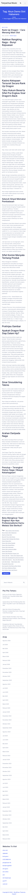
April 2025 (5, 700)
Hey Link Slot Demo (18, 559)
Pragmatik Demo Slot (7, 564)
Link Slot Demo (6, 562)
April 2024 (5, 747)
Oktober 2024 (6, 724)
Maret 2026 (6, 656)
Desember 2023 (7, 763)
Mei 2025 (5, 696)
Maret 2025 (6, 704)
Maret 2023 (6, 799)
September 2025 (7, 680)
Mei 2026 (5, 648)
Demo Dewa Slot (6, 541)
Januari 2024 (6, 759)
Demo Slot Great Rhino (8, 545)
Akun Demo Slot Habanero (9, 532)
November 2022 (7, 815)
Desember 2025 (7, 668)
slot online (5, 871)
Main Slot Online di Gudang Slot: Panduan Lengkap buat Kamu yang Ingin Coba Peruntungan (14, 611)
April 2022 (5, 831)
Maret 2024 (6, 751)
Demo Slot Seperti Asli (16, 555)
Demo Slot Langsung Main (9, 549)
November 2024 (7, 720)
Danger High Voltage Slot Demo (10, 539)
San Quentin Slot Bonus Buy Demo (11, 566)
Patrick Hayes (13, 35)
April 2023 (5, 795)
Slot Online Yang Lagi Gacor (9, 570)
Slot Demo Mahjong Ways (9, 568)
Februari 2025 (6, 708)
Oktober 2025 (6, 676)
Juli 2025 (5, 688)
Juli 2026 (5, 644)
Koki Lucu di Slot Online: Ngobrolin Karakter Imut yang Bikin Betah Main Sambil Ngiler (12, 596)
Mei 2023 (5, 791)
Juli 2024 (5, 735)
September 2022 (7, 823)
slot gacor (5, 868)
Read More (6, 573)
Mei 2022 (5, 827)
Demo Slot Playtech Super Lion (10, 553)
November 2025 (7, 672)
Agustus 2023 (6, 779)
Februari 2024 (6, 755)
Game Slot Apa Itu (7, 559)
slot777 (5, 881)
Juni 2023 (5, 787)
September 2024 (7, 728)
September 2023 (7, 775)
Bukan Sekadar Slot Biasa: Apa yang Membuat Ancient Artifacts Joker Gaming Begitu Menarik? (14, 618)
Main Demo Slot (15, 562)
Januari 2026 (6, 664)
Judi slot (5, 884)
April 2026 (5, 652)
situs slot (5, 850)
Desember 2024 (7, 716)
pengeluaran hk (7, 862)
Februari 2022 (6, 839)
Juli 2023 (5, 783)
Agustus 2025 (6, 684)
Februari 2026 (6, 660)
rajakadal (5, 853)
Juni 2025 (5, 692)
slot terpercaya (7, 878)
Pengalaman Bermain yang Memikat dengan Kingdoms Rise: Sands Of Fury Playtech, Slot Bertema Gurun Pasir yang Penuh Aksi (14, 626)
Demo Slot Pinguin (7, 551)
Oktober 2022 (6, 819)
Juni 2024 (5, 739)
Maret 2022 (6, 835)
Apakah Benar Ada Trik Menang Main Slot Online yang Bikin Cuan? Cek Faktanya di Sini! (14, 603)
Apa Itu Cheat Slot (7, 535)
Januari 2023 (6, 807)
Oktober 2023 (6, 771)
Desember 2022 (7, 811)
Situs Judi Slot (5, 35)
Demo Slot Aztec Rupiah (8, 543)
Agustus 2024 (6, 732)
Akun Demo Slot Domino (12, 530)
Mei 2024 (5, 743)
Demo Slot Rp (5, 555)
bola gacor (5, 856)
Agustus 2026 (6, 640)
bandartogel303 (7, 865)
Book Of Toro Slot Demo (8, 537)
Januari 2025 (6, 712)
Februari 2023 (6, 803)
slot (4, 875)
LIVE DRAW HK (7, 859)
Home (14, 17)
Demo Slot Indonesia (7, 547)
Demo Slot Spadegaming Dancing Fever (13, 557)
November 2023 (7, 767)
